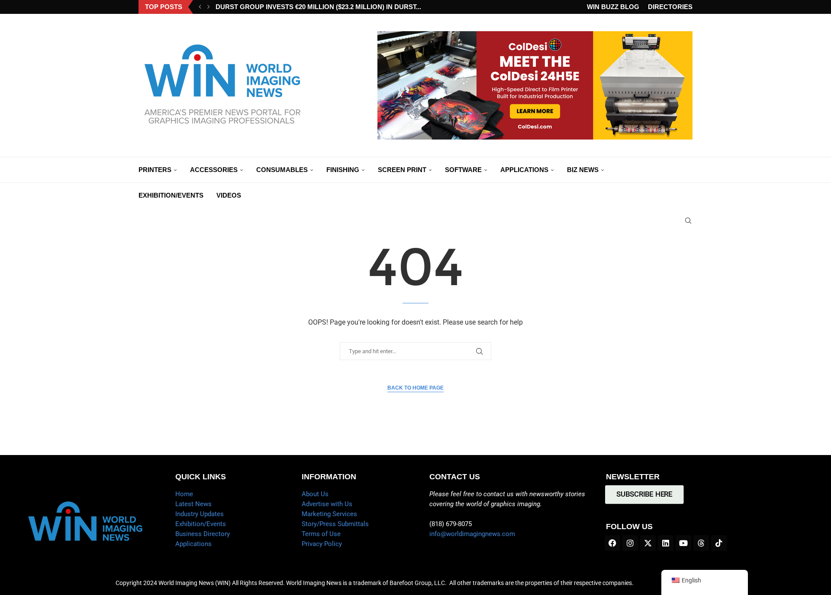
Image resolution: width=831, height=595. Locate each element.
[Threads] (701, 543)
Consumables (282, 169)
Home (184, 494)
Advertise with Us (327, 504)
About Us (315, 494)
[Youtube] (683, 543)
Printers (154, 169)
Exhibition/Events (170, 195)
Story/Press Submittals (335, 524)
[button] (199, 7)
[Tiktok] (719, 543)
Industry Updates (199, 514)
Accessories (214, 169)
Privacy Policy (322, 544)
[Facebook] (612, 543)
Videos (228, 195)
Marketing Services (329, 514)
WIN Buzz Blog (613, 6)
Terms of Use (321, 534)
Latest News (193, 504)
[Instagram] (630, 543)
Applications (524, 169)
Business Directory (202, 534)
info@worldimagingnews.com (472, 534)
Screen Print (402, 169)
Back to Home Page (415, 388)
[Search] (688, 220)
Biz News (583, 169)
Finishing (342, 169)
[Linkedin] (665, 543)
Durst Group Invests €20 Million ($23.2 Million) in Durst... (318, 6)
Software (463, 169)
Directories (670, 6)
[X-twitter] (648, 543)
